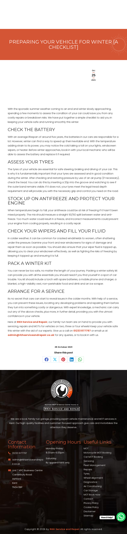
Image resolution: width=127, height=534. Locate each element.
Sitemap (88, 515)
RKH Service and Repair (32, 322)
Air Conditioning (93, 486)
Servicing (89, 461)
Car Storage (91, 490)
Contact (88, 498)
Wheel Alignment (93, 477)
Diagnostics (90, 482)
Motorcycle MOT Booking (97, 452)
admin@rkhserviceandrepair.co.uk (31, 335)
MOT (86, 448)
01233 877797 (82, 330)
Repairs (88, 469)
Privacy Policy (91, 503)
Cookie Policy (91, 507)
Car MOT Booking (93, 456)
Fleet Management (94, 465)
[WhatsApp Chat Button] (121, 517)
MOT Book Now (92, 494)
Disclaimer (90, 511)
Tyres (87, 473)
